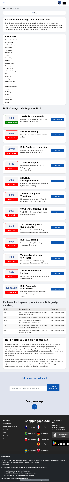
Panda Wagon (9, 58)
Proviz (7, 94)
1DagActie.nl (9, 68)
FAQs (4, 432)
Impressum (6, 439)
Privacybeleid (7, 423)
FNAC (7, 73)
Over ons (5, 429)
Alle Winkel (10, 8)
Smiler (7, 55)
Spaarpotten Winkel (11, 39)
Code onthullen (57, 119)
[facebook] (34, 406)
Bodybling (8, 92)
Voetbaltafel (8, 50)
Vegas (7, 89)
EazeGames (8, 47)
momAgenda (9, 79)
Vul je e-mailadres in (53, 387)
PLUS (7, 102)
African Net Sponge (10, 71)
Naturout (7, 60)
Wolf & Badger (9, 52)
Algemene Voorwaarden (10, 426)
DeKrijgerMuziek (10, 81)
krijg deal (57, 134)
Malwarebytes (9, 42)
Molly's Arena (9, 84)
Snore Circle (8, 99)
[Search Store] (59, 2)
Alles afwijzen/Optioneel (28, 480)
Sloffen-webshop (10, 45)
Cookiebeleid (5, 464)
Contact (5, 436)
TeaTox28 (8, 97)
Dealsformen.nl (9, 63)
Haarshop (8, 65)
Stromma (8, 76)
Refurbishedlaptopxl (11, 86)
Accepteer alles (43, 480)
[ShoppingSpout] (9, 3)
